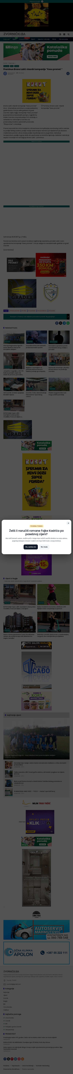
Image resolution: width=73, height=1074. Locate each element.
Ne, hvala (44, 547)
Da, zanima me (30, 547)
